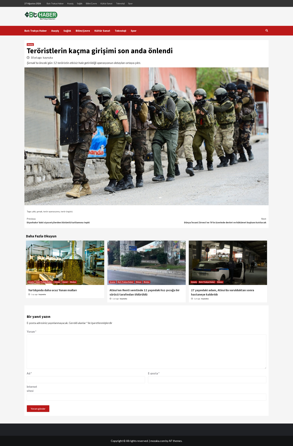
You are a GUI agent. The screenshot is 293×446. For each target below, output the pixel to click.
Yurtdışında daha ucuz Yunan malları (52, 290)
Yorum (31, 331)
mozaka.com (157, 440)
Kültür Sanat (106, 3)
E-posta (153, 373)
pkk (34, 211)
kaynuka (48, 57)
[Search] (267, 30)
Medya (73, 282)
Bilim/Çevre (91, 3)
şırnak (39, 211)
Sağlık (79, 3)
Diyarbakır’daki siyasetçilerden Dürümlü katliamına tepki (58, 220)
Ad (29, 373)
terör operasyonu (51, 211)
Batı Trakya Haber (55, 3)
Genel (65, 282)
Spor (130, 3)
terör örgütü (67, 211)
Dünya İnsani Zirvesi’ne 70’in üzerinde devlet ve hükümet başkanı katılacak (225, 220)
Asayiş (70, 3)
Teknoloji (120, 3)
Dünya (57, 282)
